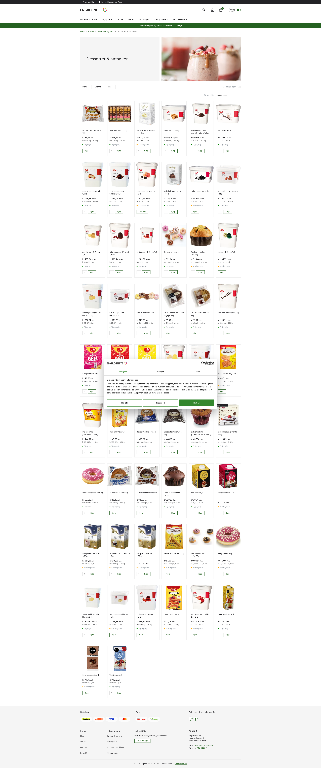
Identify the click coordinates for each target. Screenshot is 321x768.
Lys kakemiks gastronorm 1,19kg (90, 433)
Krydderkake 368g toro (227, 373)
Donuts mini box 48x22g (173, 252)
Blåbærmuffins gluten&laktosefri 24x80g (201, 433)
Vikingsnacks (161, 19)
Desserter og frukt (105, 31)
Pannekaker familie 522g (174, 553)
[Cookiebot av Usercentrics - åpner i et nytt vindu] (203, 363)
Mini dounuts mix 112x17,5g (198, 554)
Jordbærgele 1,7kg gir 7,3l (147, 252)
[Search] (203, 10)
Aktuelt (83, 741)
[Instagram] (191, 719)
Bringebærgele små (90, 373)
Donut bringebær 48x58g (92, 492)
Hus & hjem (144, 19)
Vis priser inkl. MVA (232, 10)
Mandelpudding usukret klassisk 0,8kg (91, 314)
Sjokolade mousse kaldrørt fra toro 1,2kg (200, 131)
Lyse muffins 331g (116, 432)
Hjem (82, 31)
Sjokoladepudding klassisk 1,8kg (116, 314)
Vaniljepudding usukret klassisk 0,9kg (91, 615)
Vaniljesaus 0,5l (197, 492)
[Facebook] (196, 719)
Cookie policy (112, 753)
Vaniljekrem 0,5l (115, 675)
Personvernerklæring (116, 747)
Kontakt (83, 753)
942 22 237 (202, 748)
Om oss (83, 747)
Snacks (131, 19)
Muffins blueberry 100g (118, 492)
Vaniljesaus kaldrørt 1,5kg (228, 313)
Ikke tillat (124, 403)
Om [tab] (198, 372)
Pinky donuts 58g (225, 553)
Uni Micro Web (181, 763)
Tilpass (159, 403)
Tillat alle (196, 403)
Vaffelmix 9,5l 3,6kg (171, 130)
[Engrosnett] (93, 10)
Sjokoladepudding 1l (90, 675)
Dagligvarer (107, 19)
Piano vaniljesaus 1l (226, 614)
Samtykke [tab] (123, 372)
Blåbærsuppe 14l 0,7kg (200, 191)
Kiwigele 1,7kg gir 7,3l (226, 252)
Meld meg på (142, 741)
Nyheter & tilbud (88, 19)
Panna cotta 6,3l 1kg (226, 130)
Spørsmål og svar (114, 736)
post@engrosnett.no (204, 745)
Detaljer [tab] (160, 372)
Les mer (142, 212)
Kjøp (87, 151)
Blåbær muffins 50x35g (146, 432)
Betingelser (112, 741)
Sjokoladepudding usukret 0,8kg (116, 192)
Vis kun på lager (229, 87)
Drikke (120, 19)
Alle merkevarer (180, 19)
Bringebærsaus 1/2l (226, 492)
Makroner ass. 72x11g (118, 130)
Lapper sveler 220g (171, 614)
